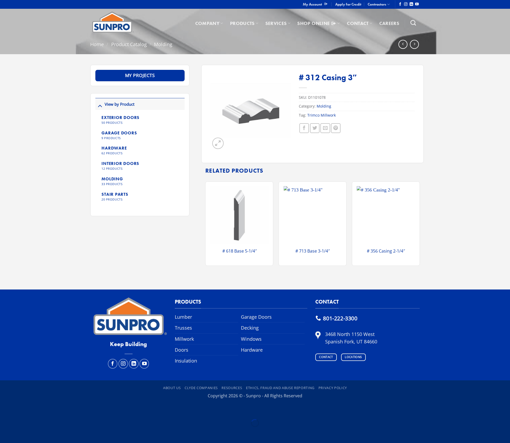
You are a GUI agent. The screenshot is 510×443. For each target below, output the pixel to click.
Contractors (377, 4)
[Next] (419, 225)
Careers (389, 23)
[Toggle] (100, 106)
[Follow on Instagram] (405, 4)
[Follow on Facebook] (400, 4)
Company (207, 23)
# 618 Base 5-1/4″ (239, 251)
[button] (218, 143)
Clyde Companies (201, 387)
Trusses (183, 328)
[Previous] (206, 225)
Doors (181, 350)
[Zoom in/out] (5, 409)
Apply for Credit (348, 4)
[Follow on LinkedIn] (411, 4)
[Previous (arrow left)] (5, 432)
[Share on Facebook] (304, 128)
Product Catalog (129, 44)
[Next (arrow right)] (23, 432)
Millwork (184, 339)
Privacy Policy (332, 387)
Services (276, 23)
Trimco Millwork (321, 115)
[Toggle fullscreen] (23, 409)
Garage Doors (256, 317)
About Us (172, 387)
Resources (232, 387)
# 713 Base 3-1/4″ (312, 251)
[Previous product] (414, 44)
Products (242, 23)
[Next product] (402, 44)
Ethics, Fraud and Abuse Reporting (280, 387)
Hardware (252, 350)
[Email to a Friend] (325, 128)
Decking (250, 328)
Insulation (186, 360)
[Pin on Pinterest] (336, 128)
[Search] (413, 22)
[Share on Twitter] (315, 128)
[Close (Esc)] (57, 409)
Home (97, 44)
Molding (163, 44)
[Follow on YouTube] (417, 4)
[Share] (40, 409)
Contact (357, 23)
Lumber (183, 317)
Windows (251, 339)
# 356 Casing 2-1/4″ (386, 251)
